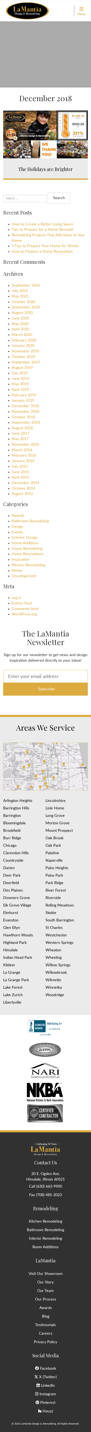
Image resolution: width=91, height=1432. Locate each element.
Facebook (47, 1369)
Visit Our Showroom (46, 1274)
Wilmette (53, 980)
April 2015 (20, 477)
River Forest (56, 890)
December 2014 (25, 483)
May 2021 (20, 296)
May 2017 (20, 439)
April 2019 (20, 390)
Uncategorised (24, 576)
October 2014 (23, 488)
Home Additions (25, 543)
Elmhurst (10, 913)
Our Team (45, 1291)
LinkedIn (47, 1386)
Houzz (47, 1411)
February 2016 (24, 455)
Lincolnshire (56, 801)
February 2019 (24, 395)
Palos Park (54, 875)
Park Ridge (54, 883)
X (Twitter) (47, 1377)
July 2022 (20, 291)
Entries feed (22, 603)
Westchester (56, 935)
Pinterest (47, 1403)
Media (17, 571)
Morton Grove (58, 823)
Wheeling (54, 958)
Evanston (10, 920)
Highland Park (15, 943)
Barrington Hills (16, 808)
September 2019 (26, 362)
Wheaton (53, 950)
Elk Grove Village (17, 905)
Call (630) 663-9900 (45, 1186)
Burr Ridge (12, 838)
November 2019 (25, 351)
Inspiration (20, 560)
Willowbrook (56, 973)
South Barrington (60, 920)
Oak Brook (54, 838)
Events (17, 532)
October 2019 (23, 357)
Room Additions (45, 1247)
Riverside (53, 898)
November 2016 (25, 445)
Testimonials (45, 1325)
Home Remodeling (27, 549)
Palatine (52, 853)
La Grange (11, 973)
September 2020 (26, 307)
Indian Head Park (17, 958)
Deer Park (12, 875)
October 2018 (23, 417)
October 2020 (23, 302)
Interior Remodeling (45, 1239)
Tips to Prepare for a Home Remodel (43, 230)
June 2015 (20, 472)
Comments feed (25, 609)
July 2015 (20, 467)
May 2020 (20, 324)
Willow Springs (58, 965)
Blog (45, 1316)
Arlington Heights (17, 801)
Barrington (12, 816)
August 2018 (22, 428)
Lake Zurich (13, 995)
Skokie (51, 913)
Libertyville (12, 1002)
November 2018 (25, 412)
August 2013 (22, 494)
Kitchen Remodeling (28, 565)
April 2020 (20, 329)
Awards (18, 516)
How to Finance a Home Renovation (42, 252)
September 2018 (26, 423)
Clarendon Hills (16, 853)
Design (17, 527)
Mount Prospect (59, 831)
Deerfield (11, 883)
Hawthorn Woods (18, 935)
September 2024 (26, 286)
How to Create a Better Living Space (42, 224)
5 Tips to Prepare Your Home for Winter (45, 246)
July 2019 (20, 373)
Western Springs (59, 943)
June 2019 (20, 379)
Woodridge (55, 995)
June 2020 (20, 318)
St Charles (54, 928)
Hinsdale (10, 950)
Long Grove (55, 816)
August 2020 (22, 313)
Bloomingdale (14, 823)
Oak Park (53, 846)
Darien (9, 868)
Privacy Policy (45, 1342)
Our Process (45, 1299)
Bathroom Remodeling (30, 521)
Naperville (54, 861)
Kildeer (9, 965)
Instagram (47, 1394)
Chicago (10, 846)
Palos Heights (57, 868)
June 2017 (20, 434)
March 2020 (22, 335)
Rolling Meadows (60, 905)
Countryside (13, 861)
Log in (16, 598)
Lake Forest (12, 988)
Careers (45, 1334)
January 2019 (23, 401)
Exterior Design (25, 538)
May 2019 (20, 384)
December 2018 (25, 406)
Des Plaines (13, 890)
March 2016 (22, 450)
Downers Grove (16, 898)
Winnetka (54, 988)
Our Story (45, 1282)
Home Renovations (28, 554)
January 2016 (23, 461)
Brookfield (12, 831)
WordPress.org (24, 614)
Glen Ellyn (11, 928)
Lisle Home (55, 808)
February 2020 (24, 340)
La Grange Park (16, 980)
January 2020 (23, 346)
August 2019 (22, 368)
